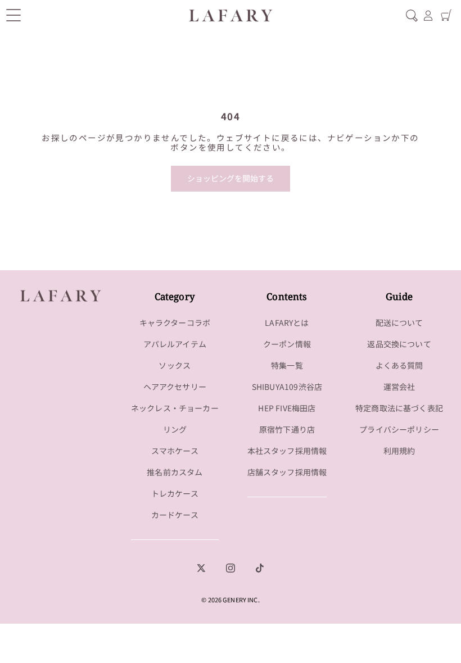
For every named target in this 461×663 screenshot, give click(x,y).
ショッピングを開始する (230, 178)
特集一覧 (287, 365)
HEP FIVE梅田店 (286, 408)
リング (175, 429)
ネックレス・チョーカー (175, 408)
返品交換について (399, 343)
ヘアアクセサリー (174, 386)
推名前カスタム (174, 472)
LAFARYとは (287, 322)
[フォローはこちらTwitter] (201, 568)
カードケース (174, 514)
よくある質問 (399, 365)
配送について (399, 322)
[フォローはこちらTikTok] (259, 568)
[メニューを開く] (13, 15)
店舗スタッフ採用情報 (287, 472)
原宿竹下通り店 (287, 429)
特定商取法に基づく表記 (399, 408)
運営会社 (399, 386)
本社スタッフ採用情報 (287, 450)
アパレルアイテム (174, 343)
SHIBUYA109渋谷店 (287, 386)
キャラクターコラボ (175, 322)
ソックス (175, 365)
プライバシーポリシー (399, 429)
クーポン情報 (287, 343)
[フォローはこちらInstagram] (230, 568)
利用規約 (399, 450)
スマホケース (174, 450)
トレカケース (174, 493)
